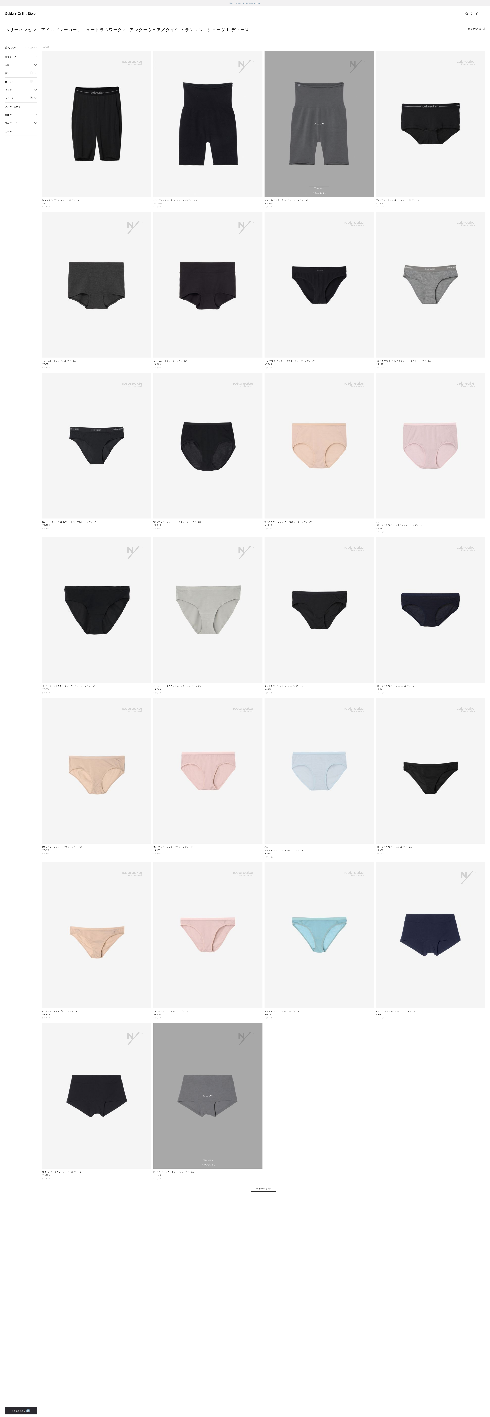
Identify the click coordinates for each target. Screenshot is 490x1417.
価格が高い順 (475, 28)
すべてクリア (31, 48)
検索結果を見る (20, 1411)
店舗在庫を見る (320, 193)
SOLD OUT (319, 124)
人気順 (465, 38)
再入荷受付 (320, 188)
